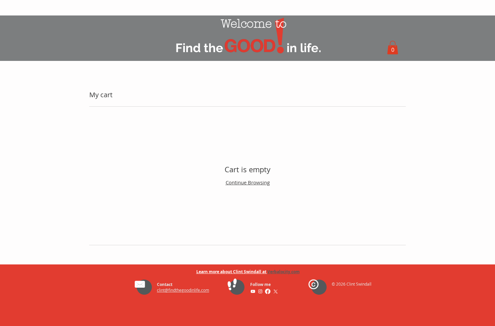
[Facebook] (267, 291)
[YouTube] (253, 291)
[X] (275, 291)
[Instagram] (260, 291)
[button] (392, 48)
